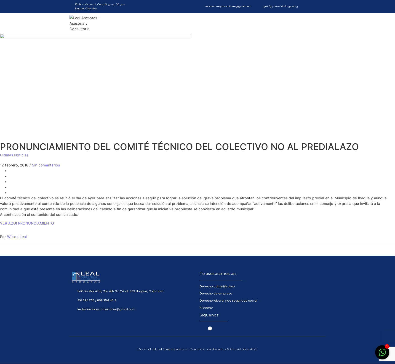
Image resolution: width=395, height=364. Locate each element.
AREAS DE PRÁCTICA (254, 23)
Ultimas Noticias (14, 155)
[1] (382, 354)
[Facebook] (322, 6)
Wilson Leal (17, 236)
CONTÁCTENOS (311, 23)
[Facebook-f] (202, 328)
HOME (206, 23)
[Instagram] (314, 6)
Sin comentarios (46, 165)
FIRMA (224, 23)
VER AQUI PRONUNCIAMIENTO (27, 223)
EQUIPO (284, 23)
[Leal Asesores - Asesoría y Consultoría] (87, 23)
